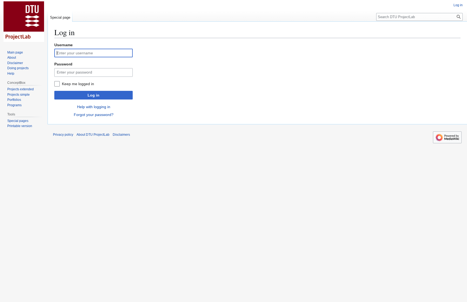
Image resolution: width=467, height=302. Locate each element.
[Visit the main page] (23, 21)
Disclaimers (121, 135)
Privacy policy (63, 135)
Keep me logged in (78, 84)
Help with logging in (93, 107)
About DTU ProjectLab (92, 135)
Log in (93, 95)
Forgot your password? (94, 114)
